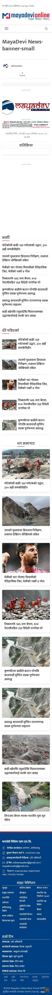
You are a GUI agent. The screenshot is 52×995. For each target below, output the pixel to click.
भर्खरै (6, 237)
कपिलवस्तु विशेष (6, 909)
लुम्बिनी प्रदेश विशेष (24, 907)
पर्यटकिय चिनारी (23, 899)
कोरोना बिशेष (25, 888)
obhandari (16, 66)
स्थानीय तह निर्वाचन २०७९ (43, 894)
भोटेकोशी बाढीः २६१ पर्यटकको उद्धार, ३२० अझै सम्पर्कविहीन (24, 247)
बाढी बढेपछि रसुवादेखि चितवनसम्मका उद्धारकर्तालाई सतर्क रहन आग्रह (22, 314)
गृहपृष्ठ (4, 888)
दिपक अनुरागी (17, 947)
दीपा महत (12, 961)
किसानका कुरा (8, 921)
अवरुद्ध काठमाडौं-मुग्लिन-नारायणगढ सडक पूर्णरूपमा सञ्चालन (25, 303)
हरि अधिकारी (12, 942)
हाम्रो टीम (6, 978)
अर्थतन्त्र (5, 903)
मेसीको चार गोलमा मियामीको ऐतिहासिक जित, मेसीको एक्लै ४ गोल (24, 269)
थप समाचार (26, 443)
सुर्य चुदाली (12, 956)
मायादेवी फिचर (25, 914)
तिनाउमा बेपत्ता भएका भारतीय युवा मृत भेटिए (24, 818)
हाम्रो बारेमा (13, 978)
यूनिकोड (45, 977)
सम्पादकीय (41, 919)
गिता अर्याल (13, 966)
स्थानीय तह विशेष (41, 903)
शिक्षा (39, 909)
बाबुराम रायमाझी (15, 952)
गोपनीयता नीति (24, 978)
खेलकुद (22, 893)
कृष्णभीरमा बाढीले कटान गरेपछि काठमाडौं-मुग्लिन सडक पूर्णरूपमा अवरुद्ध (25, 292)
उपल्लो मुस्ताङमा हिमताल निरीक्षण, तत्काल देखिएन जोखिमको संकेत (25, 258)
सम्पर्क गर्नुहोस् (35, 978)
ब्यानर (39, 914)
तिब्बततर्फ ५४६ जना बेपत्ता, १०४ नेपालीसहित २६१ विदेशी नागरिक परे (21, 281)
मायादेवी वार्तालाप (23, 926)
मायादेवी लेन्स (25, 919)
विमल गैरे (13, 971)
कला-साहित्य (7, 916)
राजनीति (5, 898)
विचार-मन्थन (42, 888)
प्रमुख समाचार (8, 893)
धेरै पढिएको (10, 330)
